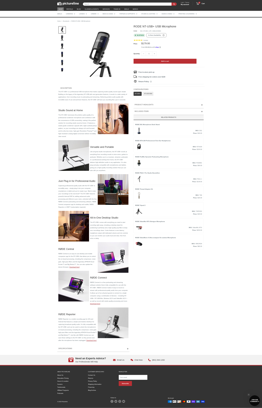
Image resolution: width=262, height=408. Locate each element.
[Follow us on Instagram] (119, 401)
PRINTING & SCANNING (186, 14)
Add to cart (165, 61)
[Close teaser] (249, 395)
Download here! (74, 267)
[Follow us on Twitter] (115, 401)
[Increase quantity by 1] (154, 53)
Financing (91, 387)
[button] (254, 400)
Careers (60, 384)
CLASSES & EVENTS (92, 9)
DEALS (126, 9)
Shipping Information (94, 384)
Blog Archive (92, 390)
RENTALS (69, 9)
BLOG (79, 9)
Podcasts (60, 393)
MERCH (135, 9)
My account (185, 4)
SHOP (61, 9)
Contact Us (91, 375)
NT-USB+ (137, 93)
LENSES (82, 14)
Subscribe (125, 383)
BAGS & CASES (108, 14)
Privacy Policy (92, 381)
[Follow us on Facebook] (112, 401)
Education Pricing (63, 378)
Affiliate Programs (63, 390)
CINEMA (93, 14)
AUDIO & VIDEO (167, 14)
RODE (135, 31)
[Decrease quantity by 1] (143, 53)
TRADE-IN (116, 9)
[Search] (174, 4)
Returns (90, 378)
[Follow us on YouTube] (123, 401)
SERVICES (106, 9)
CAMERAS (69, 14)
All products (66, 21)
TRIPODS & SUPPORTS (127, 14)
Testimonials (61, 387)
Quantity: (137, 53)
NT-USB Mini (148, 93)
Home (59, 21)
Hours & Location (62, 381)
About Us (60, 375)
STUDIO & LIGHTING (148, 14)
